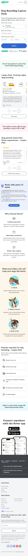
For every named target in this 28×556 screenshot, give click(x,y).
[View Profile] (12, 155)
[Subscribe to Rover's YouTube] (17, 546)
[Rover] (5, 2)
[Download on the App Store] (14, 429)
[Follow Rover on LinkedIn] (14, 546)
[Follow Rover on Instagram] (11, 546)
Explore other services (6, 22)
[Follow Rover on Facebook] (8, 546)
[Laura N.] (12, 94)
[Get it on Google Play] (14, 433)
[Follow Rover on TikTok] (20, 546)
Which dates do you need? (7, 36)
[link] (14, 45)
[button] (25, 2)
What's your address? (6, 30)
